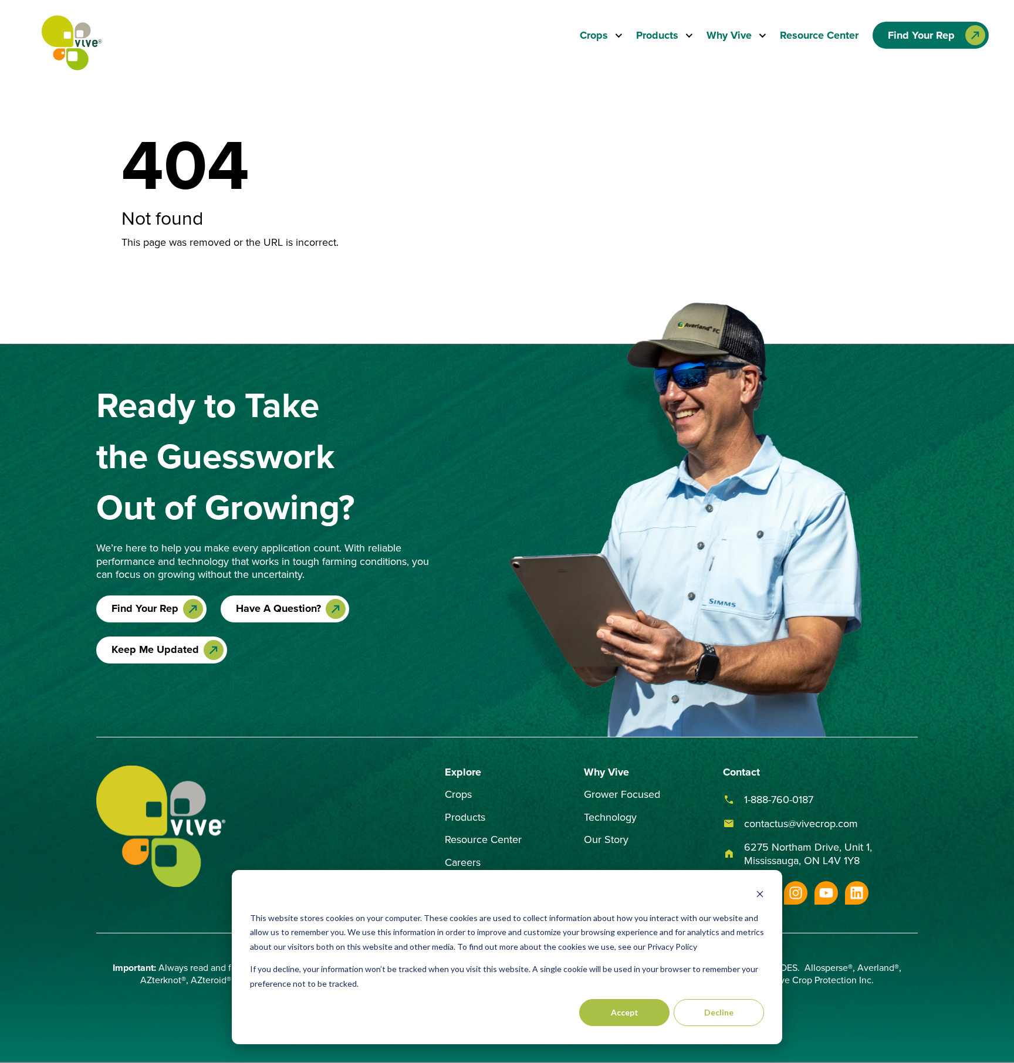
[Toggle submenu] (615, 35)
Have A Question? (278, 608)
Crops (594, 35)
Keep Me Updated (155, 649)
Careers (463, 862)
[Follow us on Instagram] (795, 893)
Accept (624, 1012)
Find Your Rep (144, 608)
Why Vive (729, 35)
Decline (719, 1012)
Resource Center (819, 35)
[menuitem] (601, 35)
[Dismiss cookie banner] (760, 895)
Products (657, 35)
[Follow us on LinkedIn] (856, 893)
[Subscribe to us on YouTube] (826, 893)
